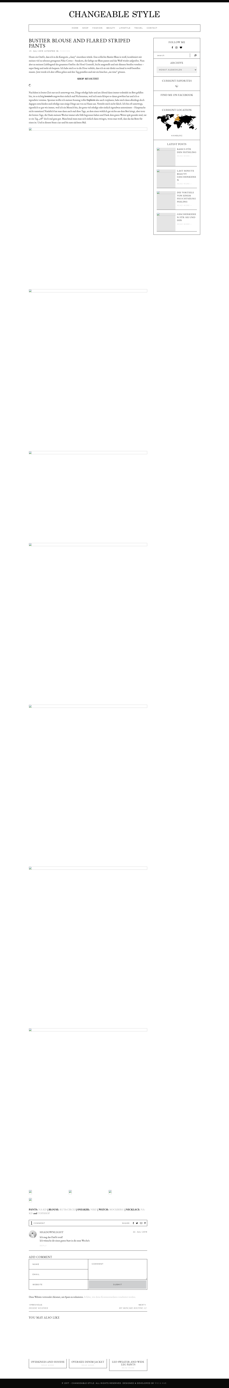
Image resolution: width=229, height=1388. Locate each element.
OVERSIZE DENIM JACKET (88, 1361)
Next (142, 1305)
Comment (37, 1223)
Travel (138, 28)
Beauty (111, 28)
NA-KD (42, 1209)
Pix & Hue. (161, 1383)
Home (75, 28)
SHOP (85, 28)
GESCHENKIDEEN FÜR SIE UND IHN (186, 217)
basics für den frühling (186, 150)
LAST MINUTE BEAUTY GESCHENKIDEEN (186, 175)
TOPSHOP (43, 1213)
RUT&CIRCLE (68, 1209)
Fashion (98, 28)
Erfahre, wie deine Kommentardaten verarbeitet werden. (110, 1297)
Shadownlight (52, 1232)
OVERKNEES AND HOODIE (48, 1361)
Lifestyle (125, 28)
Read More (47, 1365)
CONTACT (152, 28)
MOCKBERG (116, 1209)
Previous (36, 1305)
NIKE (94, 1209)
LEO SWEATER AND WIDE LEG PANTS (128, 1363)
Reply (43, 1246)
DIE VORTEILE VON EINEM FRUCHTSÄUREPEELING (186, 197)
